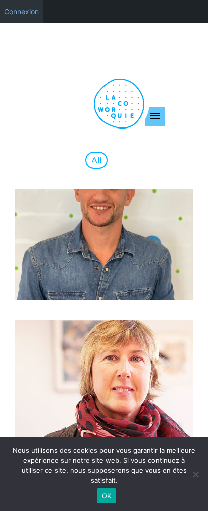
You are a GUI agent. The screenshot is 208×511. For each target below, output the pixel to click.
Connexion (21, 11)
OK (107, 496)
